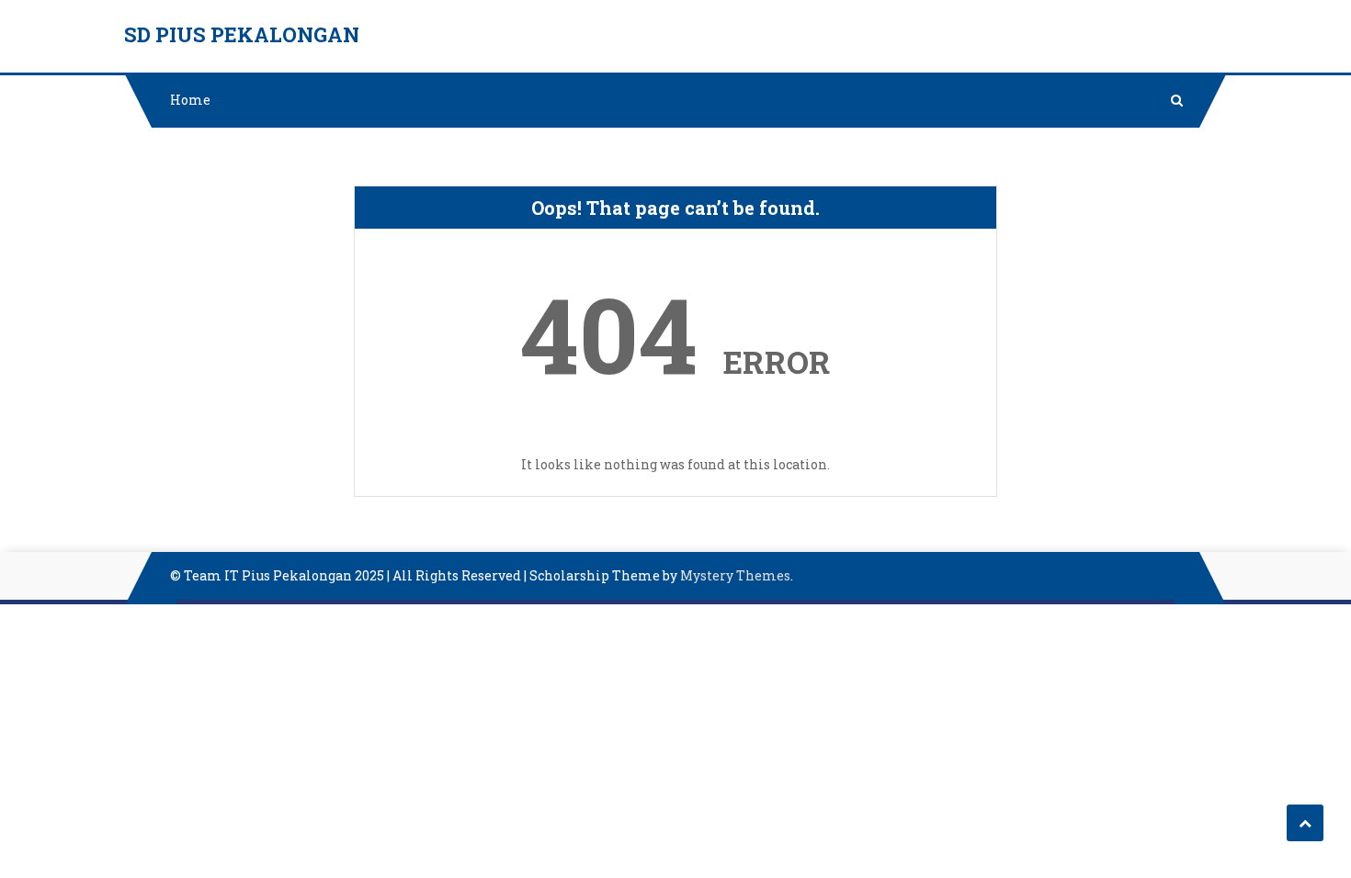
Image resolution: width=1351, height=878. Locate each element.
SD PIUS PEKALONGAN (241, 34)
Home (190, 99)
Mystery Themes (735, 575)
